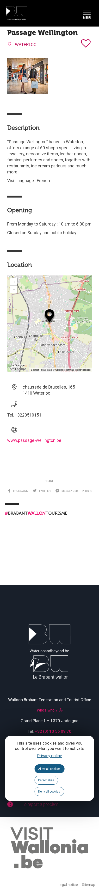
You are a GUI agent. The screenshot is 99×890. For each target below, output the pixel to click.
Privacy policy (49, 755)
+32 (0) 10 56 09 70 (53, 731)
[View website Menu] (87, 13)
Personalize (46, 780)
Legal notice (68, 885)
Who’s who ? (47, 710)
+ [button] (14, 281)
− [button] (14, 289)
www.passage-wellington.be (34, 440)
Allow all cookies (49, 769)
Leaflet (35, 369)
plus (86, 491)
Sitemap (88, 885)
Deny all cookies (49, 791)
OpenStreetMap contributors (73, 369)
